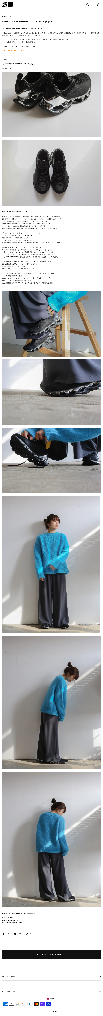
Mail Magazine (8, 991)
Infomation (7, 984)
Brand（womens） (10, 976)
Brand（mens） (8, 969)
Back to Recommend (53, 954)
